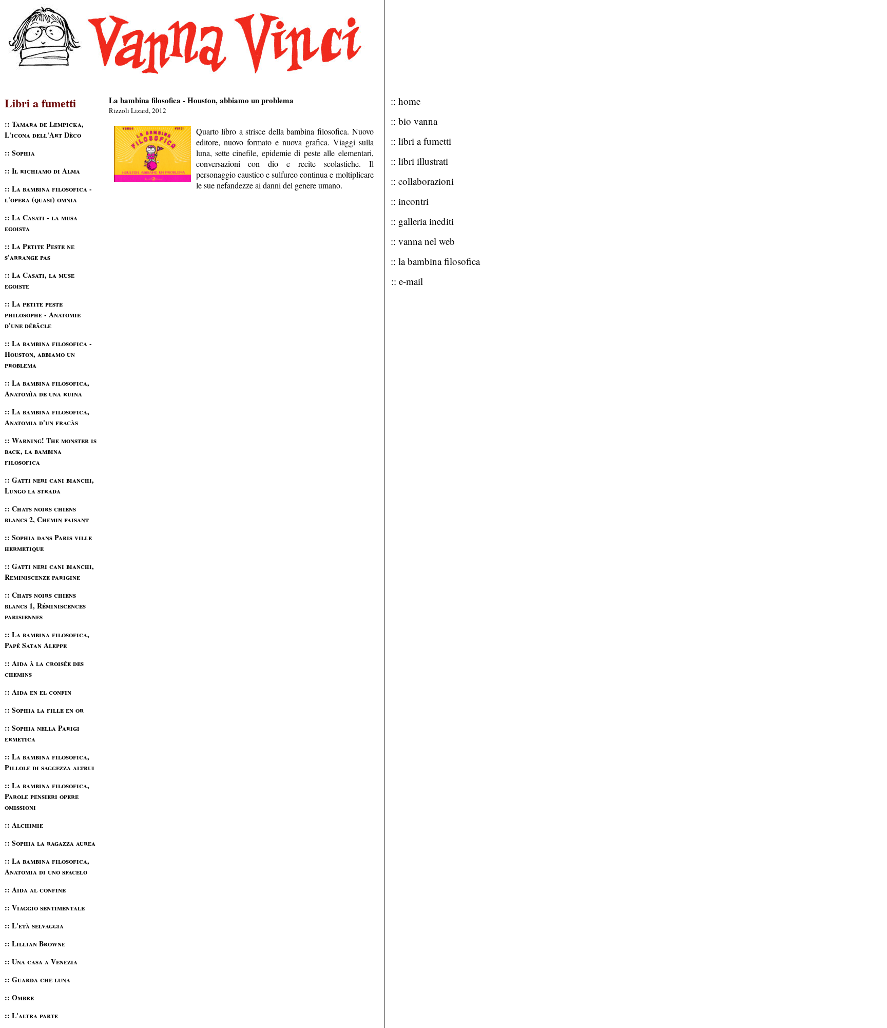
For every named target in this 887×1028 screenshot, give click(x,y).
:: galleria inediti (422, 221)
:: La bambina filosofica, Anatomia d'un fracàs (47, 417)
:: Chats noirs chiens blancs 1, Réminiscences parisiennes (45, 605)
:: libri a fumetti (421, 141)
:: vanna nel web (423, 241)
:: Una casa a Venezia (41, 961)
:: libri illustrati (419, 161)
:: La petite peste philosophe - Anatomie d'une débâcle (43, 314)
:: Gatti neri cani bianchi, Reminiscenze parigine (49, 571)
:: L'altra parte (31, 1015)
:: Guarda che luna (37, 979)
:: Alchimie (24, 825)
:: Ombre (19, 997)
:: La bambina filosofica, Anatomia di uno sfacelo (47, 866)
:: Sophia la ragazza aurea (50, 842)
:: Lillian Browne (35, 943)
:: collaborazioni (422, 181)
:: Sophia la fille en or (44, 710)
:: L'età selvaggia (34, 925)
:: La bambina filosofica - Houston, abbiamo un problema (48, 354)
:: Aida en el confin (38, 692)
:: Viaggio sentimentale (45, 907)
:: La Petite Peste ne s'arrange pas (39, 251)
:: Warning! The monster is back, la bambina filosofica (51, 451)
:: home (405, 100)
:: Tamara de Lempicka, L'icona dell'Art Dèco (44, 129)
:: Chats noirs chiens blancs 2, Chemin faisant (47, 514)
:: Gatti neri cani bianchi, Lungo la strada (49, 485)
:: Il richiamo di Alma (42, 170)
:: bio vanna (414, 121)
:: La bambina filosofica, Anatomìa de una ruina (47, 388)
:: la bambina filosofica (435, 261)
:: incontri (410, 201)
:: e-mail (407, 281)
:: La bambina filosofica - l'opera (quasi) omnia (48, 194)
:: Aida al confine (35, 889)
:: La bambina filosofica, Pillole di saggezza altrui (49, 762)
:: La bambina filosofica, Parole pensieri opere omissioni (47, 796)
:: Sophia (20, 152)
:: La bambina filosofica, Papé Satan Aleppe (47, 640)
